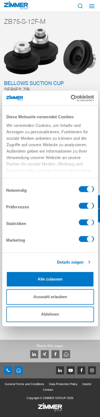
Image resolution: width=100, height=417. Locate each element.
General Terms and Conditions (24, 384)
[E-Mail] (66, 354)
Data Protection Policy (63, 384)
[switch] (86, 207)
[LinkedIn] (34, 354)
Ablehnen (50, 314)
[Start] (16, 5)
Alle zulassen (50, 279)
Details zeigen (70, 262)
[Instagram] (92, 370)
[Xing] (45, 354)
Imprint (86, 384)
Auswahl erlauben (50, 296)
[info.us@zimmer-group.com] (19, 370)
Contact (48, 389)
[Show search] (80, 6)
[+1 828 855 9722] (8, 370)
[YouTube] (71, 370)
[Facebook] (55, 354)
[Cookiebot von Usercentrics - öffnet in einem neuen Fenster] (71, 98)
